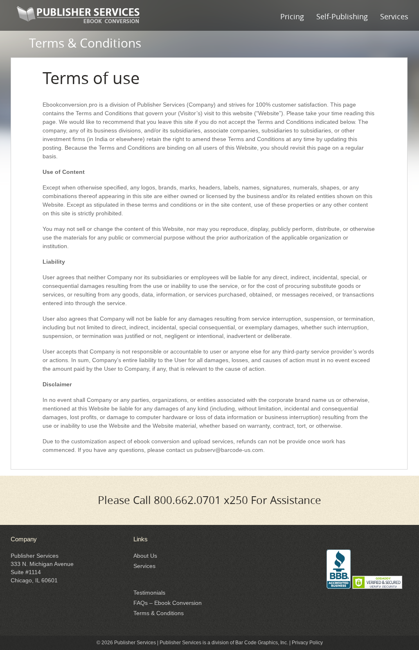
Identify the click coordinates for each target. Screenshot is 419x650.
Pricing (292, 16)
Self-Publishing (342, 16)
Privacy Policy (307, 642)
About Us (145, 555)
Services (394, 16)
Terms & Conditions (158, 613)
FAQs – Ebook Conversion (167, 603)
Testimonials (149, 592)
